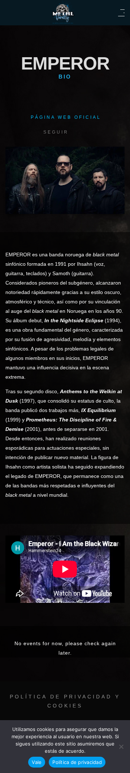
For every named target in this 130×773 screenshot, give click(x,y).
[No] (121, 746)
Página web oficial (66, 117)
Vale (37, 762)
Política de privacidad (77, 762)
